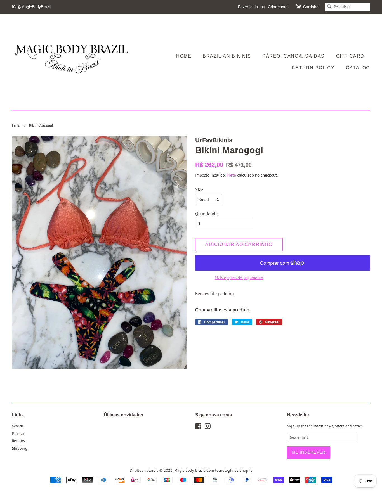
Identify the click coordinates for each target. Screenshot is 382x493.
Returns (18, 440)
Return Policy (313, 67)
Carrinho (311, 6)
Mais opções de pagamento (239, 277)
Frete (231, 175)
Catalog (358, 67)
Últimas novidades (123, 415)
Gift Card (350, 56)
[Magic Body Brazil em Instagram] (207, 427)
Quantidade (206, 213)
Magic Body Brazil (189, 470)
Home (183, 56)
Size (199, 189)
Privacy (18, 433)
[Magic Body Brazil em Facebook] (198, 427)
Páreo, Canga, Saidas (293, 56)
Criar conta (277, 6)
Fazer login (248, 6)
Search (17, 425)
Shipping (19, 448)
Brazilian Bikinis (227, 56)
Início (16, 126)
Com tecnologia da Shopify (229, 470)
